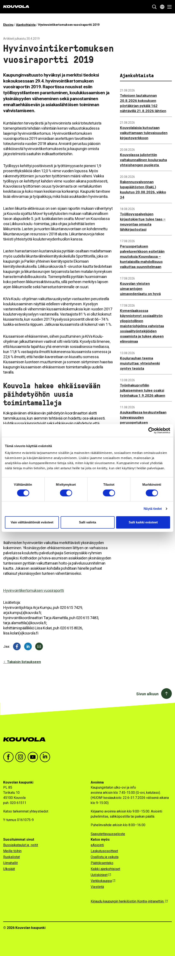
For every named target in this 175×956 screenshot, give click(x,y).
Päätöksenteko (102, 863)
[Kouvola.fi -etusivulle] (26, 739)
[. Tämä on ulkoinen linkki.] (28, 646)
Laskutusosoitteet (104, 851)
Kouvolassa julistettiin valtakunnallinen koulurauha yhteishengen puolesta (143, 160)
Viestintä (97, 887)
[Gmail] (39, 646)
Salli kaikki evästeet (143, 522)
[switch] (66, 493)
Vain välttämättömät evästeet (32, 522)
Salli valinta (87, 522)
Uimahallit (10, 863)
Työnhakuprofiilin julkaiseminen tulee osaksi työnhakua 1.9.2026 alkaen (142, 390)
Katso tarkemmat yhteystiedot (25, 811)
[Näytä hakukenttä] (154, 7)
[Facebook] (17, 646)
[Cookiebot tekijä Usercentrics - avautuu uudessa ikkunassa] (151, 430)
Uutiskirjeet (99, 875)
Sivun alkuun (147, 694)
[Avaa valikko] (168, 7)
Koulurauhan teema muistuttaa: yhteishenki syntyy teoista (140, 363)
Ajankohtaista (26, 24)
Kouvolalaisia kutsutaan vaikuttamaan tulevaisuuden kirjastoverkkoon (144, 133)
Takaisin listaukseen (23, 662)
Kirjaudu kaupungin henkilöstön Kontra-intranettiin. (127, 901)
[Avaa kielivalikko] (162, 6)
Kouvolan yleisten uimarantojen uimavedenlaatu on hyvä (140, 288)
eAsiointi (97, 845)
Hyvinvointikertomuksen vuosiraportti (33, 590)
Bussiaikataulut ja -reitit (20, 845)
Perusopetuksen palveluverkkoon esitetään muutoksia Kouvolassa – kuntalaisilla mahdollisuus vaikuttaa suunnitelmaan (142, 256)
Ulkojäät (9, 869)
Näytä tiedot (153, 508)
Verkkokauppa (101, 881)
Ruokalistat (11, 857)
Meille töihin (12, 851)
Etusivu (8, 24)
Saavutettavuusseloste (108, 834)
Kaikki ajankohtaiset (105, 869)
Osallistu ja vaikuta (104, 857)
